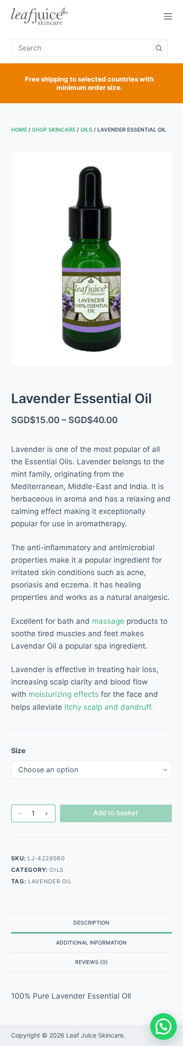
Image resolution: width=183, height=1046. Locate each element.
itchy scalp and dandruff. (108, 707)
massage (108, 621)
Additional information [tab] (91, 942)
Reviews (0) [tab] (91, 962)
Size (18, 750)
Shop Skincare (54, 129)
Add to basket (115, 813)
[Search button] (158, 47)
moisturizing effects (63, 694)
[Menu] (168, 16)
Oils (86, 129)
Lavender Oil (50, 881)
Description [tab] (91, 922)
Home (19, 129)
